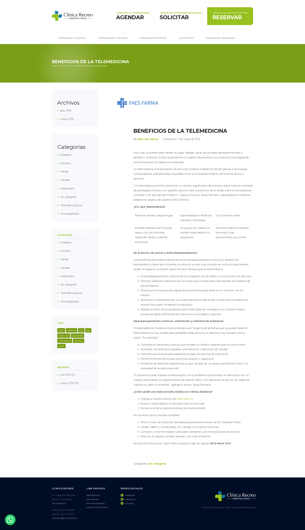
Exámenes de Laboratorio (220, 38)
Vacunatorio (186, 38)
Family (64, 171)
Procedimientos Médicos (153, 38)
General (65, 180)
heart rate (64, 335)
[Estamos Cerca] (72, 15)
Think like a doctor (71, 205)
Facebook (128, 495)
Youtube (127, 503)
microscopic (65, 340)
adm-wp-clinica (147, 139)
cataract (71, 330)
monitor (78, 340)
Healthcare (67, 188)
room (61, 346)
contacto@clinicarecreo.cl (65, 518)
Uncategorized (69, 213)
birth (61, 330)
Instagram (128, 499)
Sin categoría (67, 66)
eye (88, 330)
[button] (10, 519)
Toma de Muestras (95, 503)
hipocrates (77, 335)
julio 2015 (65, 110)
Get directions (59, 503)
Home (55, 66)
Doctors (65, 163)
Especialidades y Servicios (112, 38)
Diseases (65, 154)
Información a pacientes (72, 38)
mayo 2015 (67, 119)
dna (81, 330)
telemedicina (185, 398)
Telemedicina (92, 495)
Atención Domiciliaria (97, 507)
